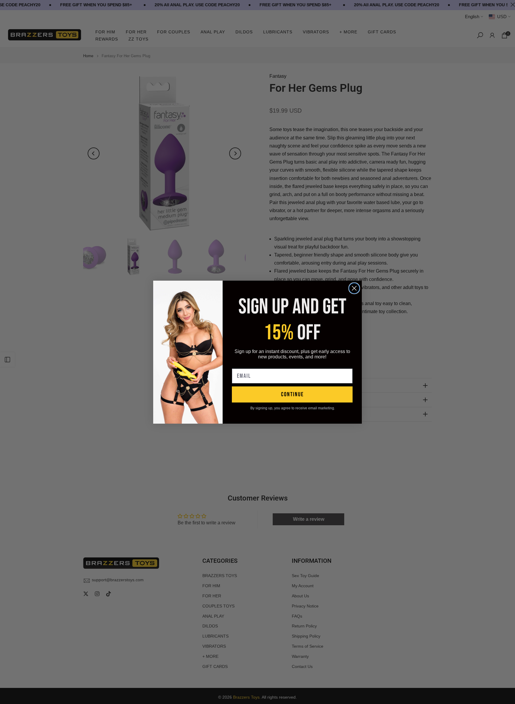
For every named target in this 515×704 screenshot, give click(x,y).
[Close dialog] (354, 288)
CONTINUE (292, 394)
